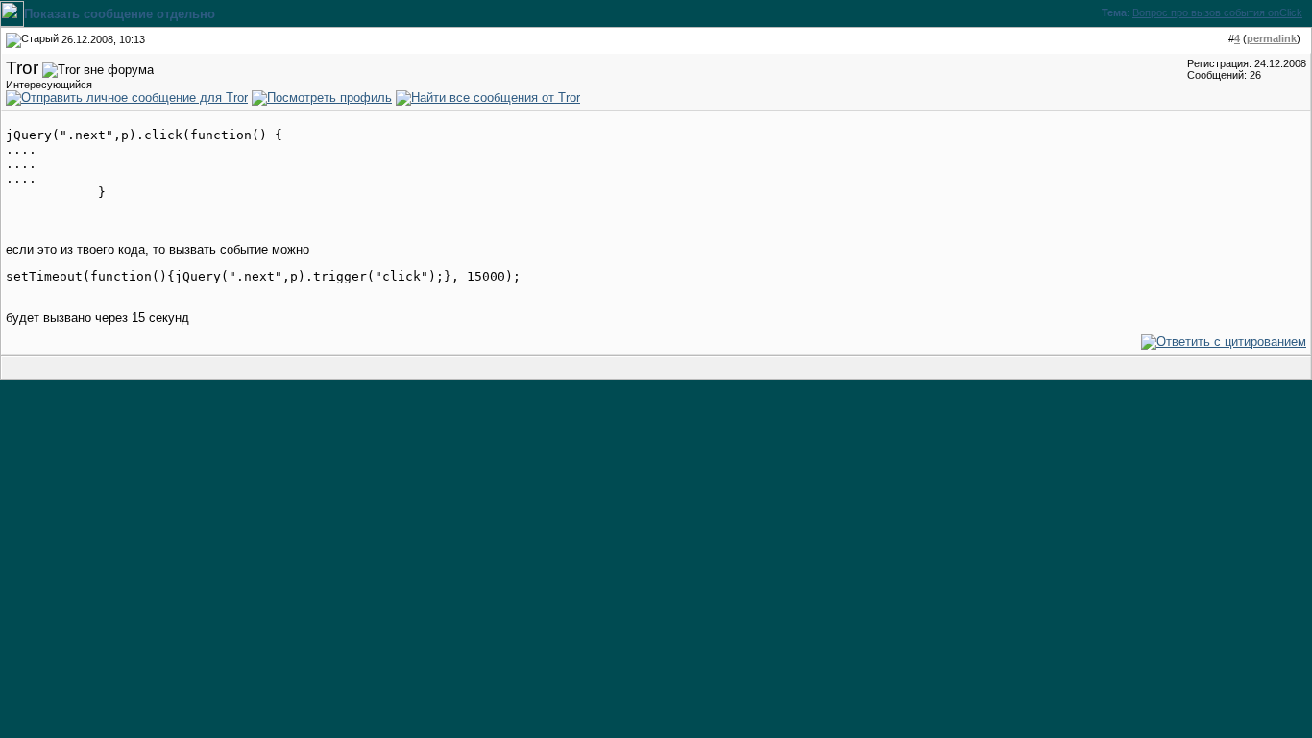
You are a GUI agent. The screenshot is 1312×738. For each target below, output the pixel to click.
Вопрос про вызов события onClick (1217, 12)
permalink (1272, 38)
